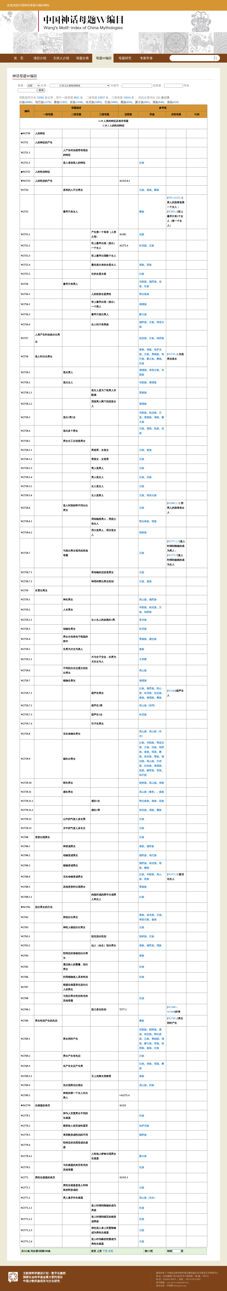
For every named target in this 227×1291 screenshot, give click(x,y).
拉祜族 (158, 693)
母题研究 (125, 58)
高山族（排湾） (148, 705)
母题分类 (82, 58)
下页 (105, 1251)
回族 (149, 477)
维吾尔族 (154, 370)
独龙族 (143, 338)
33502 (40, 97)
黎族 (141, 697)
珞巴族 (143, 775)
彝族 (156, 190)
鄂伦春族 (144, 294)
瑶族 (149, 264)
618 (176, 102)
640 (161, 102)
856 (129, 102)
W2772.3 (172, 555)
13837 (101, 97)
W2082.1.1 (173, 503)
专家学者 (146, 58)
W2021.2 (172, 211)
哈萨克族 (144, 1125)
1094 (98, 102)
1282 (63, 102)
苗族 (159, 770)
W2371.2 (172, 874)
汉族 (141, 190)
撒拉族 (153, 639)
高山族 (143, 599)
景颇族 (155, 354)
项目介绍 (40, 58)
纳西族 (160, 338)
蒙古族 (143, 314)
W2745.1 (172, 354)
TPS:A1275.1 (175, 197)
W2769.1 (172, 1018)
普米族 (143, 619)
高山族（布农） (148, 1197)
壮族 (141, 162)
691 (147, 102)
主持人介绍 (61, 58)
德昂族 (153, 281)
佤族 (141, 234)
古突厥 (143, 659)
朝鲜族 (143, 532)
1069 (114, 102)
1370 (47, 102)
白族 (141, 274)
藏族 (159, 810)
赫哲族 (150, 770)
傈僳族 (143, 304)
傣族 (149, 190)
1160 (79, 102)
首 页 (18, 58)
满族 (141, 264)
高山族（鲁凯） (148, 792)
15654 (127, 97)
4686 (28, 102)
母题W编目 (104, 58)
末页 (110, 1251)
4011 (76, 97)
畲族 (149, 450)
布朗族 (143, 281)
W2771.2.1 (173, 541)
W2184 (171, 690)
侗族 (149, 349)
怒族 (156, 428)
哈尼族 (143, 245)
